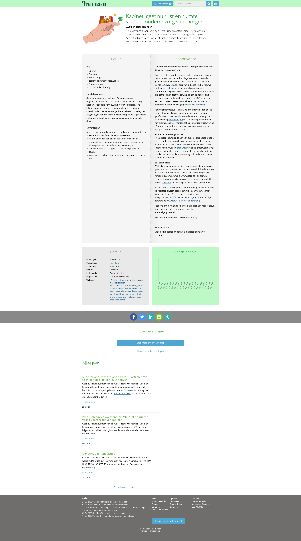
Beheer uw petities (160, 510)
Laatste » (133, 487)
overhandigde (176, 119)
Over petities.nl (176, 504)
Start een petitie (159, 501)
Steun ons (174, 507)
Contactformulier (199, 501)
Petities (155, 504)
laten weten (182, 147)
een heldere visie (170, 88)
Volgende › (123, 487)
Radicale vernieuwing (194, 104)
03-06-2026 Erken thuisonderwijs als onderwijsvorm (105, 504)
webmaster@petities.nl (202, 504)
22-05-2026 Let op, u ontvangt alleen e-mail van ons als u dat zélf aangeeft (114, 507)
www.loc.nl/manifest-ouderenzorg (183, 200)
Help (154, 498)
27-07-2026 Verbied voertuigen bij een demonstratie (105, 502)
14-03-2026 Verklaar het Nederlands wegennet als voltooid (108, 516)
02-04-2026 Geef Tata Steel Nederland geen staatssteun (106, 513)
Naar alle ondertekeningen (150, 351)
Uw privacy (174, 501)
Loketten (156, 507)
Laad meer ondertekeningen (150, 342)
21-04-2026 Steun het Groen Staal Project (100, 510)
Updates (173, 498)
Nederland (114, 263)
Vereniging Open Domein (150, 531)
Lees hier (166, 182)
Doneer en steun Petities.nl (168, 521)
